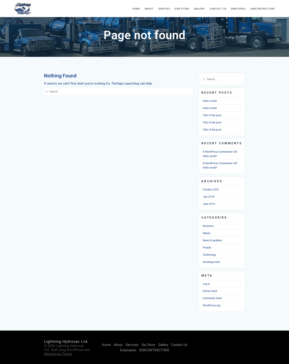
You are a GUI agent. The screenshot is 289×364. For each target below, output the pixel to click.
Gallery (199, 8)
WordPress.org (211, 305)
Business (208, 226)
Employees (238, 8)
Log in (206, 283)
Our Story (182, 8)
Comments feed (212, 298)
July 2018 (208, 196)
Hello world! (210, 100)
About (149, 8)
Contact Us (218, 8)
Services (164, 8)
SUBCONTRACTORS (262, 8)
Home (136, 8)
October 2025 (211, 189)
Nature (206, 233)
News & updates (212, 240)
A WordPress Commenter (218, 151)
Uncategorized (211, 262)
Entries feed (210, 291)
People (207, 247)
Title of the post (212, 115)
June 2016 (209, 203)
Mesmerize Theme (58, 354)
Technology (209, 254)
